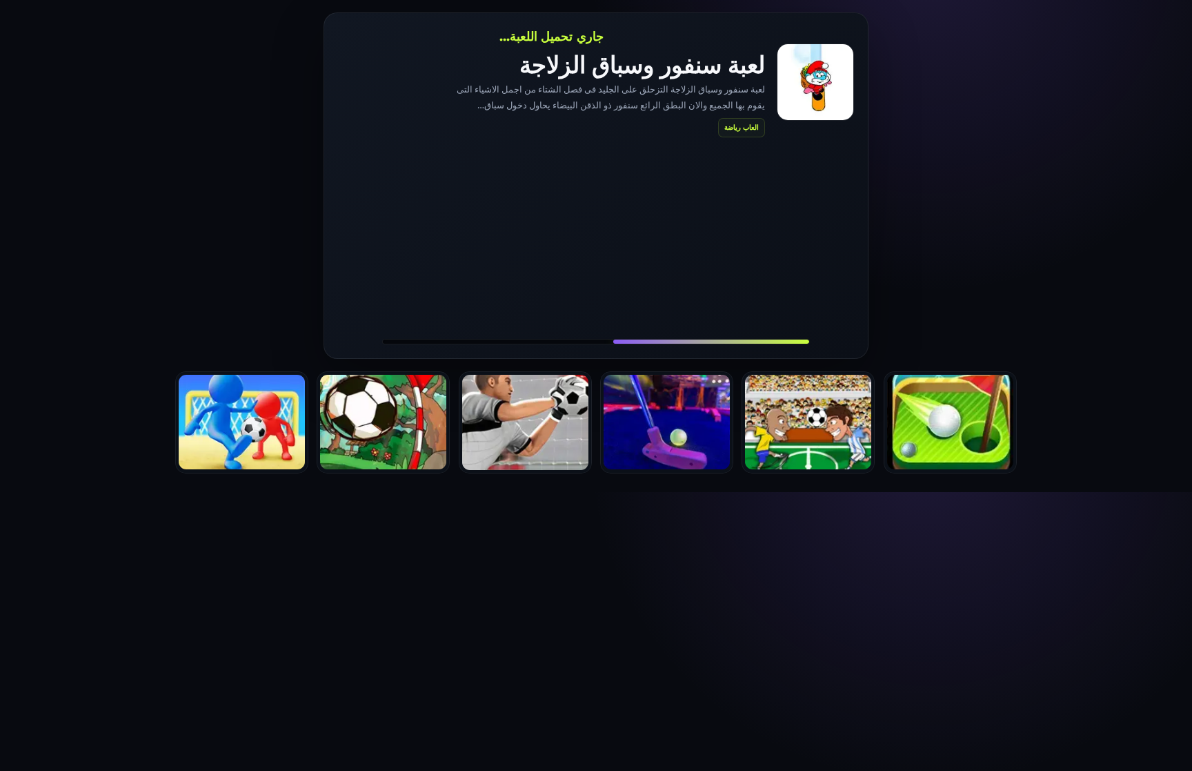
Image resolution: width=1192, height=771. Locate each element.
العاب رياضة (741, 127)
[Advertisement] (596, 237)
